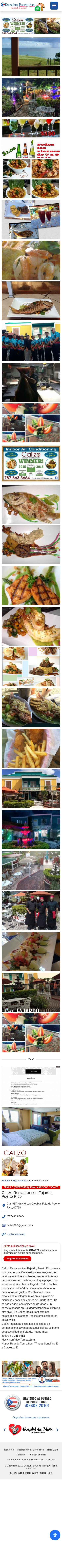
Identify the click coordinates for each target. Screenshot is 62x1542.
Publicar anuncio (37, 1454)
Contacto (20, 1454)
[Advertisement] (31, 1510)
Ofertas (51, 1459)
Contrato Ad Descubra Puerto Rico (25, 1459)
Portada (6, 1180)
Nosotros (9, 1449)
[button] (4, 1430)
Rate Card (52, 1449)
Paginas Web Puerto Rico (30, 1449)
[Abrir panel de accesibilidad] (55, 1535)
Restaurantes (20, 1180)
